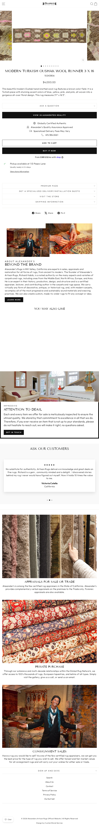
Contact (49, 786)
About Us (49, 782)
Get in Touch (14, 432)
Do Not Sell (49, 799)
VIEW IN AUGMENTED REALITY (49, 115)
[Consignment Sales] (49, 716)
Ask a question (49, 106)
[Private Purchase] (49, 631)
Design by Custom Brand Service (49, 823)
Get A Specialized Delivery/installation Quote (49, 191)
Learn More (14, 300)
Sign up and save (49, 771)
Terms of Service (49, 790)
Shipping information (50, 202)
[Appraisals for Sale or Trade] (49, 546)
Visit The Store (49, 196)
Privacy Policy (49, 794)
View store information (19, 171)
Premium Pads (49, 186)
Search (49, 777)
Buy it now (49, 151)
